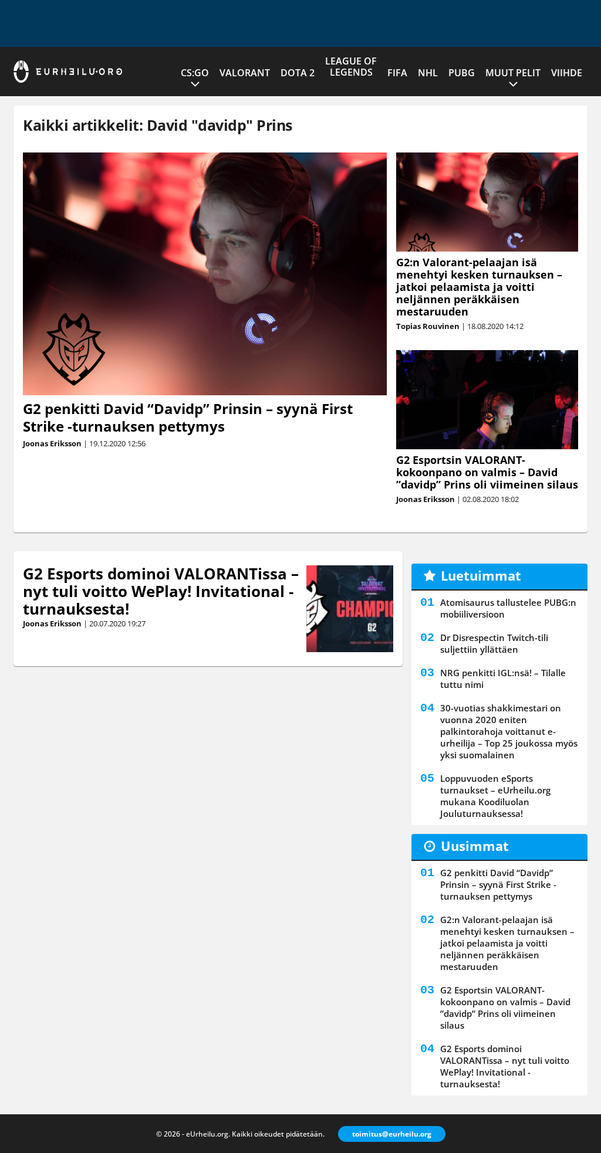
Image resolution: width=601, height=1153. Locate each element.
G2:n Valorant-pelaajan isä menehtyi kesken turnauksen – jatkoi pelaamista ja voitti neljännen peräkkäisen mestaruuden (479, 286)
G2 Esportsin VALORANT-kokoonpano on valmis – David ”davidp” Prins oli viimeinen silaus (487, 472)
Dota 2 (298, 72)
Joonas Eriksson (52, 443)
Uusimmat (475, 845)
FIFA (397, 72)
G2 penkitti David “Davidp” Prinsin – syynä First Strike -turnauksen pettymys (188, 417)
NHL (428, 72)
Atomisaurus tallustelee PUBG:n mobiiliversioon (508, 608)
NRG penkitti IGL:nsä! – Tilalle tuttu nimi (503, 678)
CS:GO (195, 72)
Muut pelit (513, 72)
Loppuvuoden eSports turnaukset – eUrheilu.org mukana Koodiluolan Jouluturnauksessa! (495, 795)
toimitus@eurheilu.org (391, 1134)
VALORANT (245, 72)
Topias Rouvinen (428, 326)
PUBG (461, 72)
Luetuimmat (481, 575)
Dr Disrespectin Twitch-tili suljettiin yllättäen (494, 643)
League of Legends (351, 67)
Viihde (566, 72)
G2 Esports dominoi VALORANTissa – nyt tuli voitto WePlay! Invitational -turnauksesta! (161, 591)
